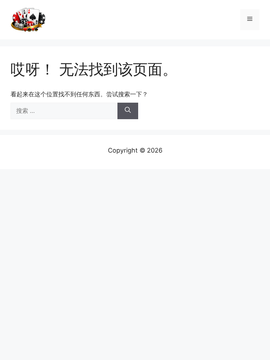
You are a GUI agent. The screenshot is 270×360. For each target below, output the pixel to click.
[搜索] (127, 111)
